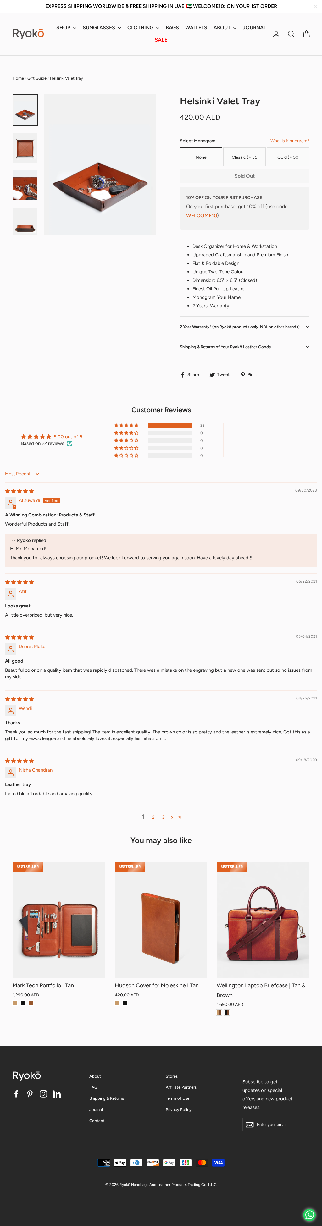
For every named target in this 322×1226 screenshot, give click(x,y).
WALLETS (196, 28)
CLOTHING (141, 28)
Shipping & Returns (106, 1098)
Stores (172, 1076)
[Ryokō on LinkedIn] (57, 1093)
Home (18, 78)
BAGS (172, 28)
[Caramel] (31, 1003)
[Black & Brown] (227, 1012)
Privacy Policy (179, 1109)
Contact (96, 1120)
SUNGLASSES (99, 28)
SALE (161, 40)
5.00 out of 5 (68, 437)
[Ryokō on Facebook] (16, 1093)
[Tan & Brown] (219, 1012)
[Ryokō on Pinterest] (30, 1093)
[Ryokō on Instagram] (43, 1093)
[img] (19, 491)
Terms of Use (177, 1098)
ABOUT (223, 28)
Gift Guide (37, 78)
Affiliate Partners (181, 1087)
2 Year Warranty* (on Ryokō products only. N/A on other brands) (240, 326)
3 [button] (163, 817)
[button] (126, 425)
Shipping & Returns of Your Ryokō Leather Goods (225, 347)
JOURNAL (254, 28)
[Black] (23, 1003)
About (95, 1076)
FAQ (93, 1087)
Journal (96, 1109)
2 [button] (153, 817)
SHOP (64, 28)
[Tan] (15, 1003)
